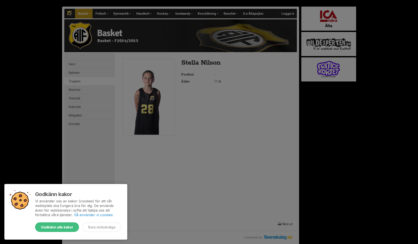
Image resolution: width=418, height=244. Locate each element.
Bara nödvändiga (101, 227)
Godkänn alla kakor (57, 227)
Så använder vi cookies (93, 215)
